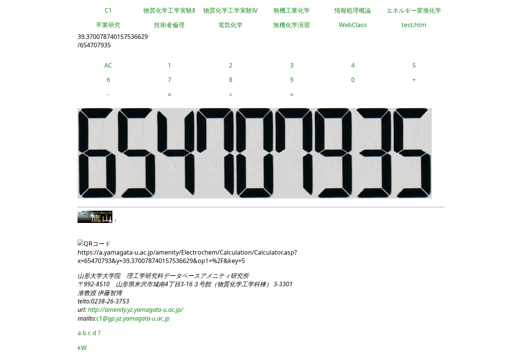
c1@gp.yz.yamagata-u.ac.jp (133, 318)
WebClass (353, 25)
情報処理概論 (352, 10)
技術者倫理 (169, 25)
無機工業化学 (291, 10)
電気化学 (230, 25)
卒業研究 (108, 25)
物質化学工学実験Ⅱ (169, 10)
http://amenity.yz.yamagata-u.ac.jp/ (134, 309)
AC (108, 65)
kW (82, 348)
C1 (108, 10)
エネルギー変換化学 (413, 10)
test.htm (414, 25)
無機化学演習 (291, 25)
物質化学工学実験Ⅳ (230, 10)
